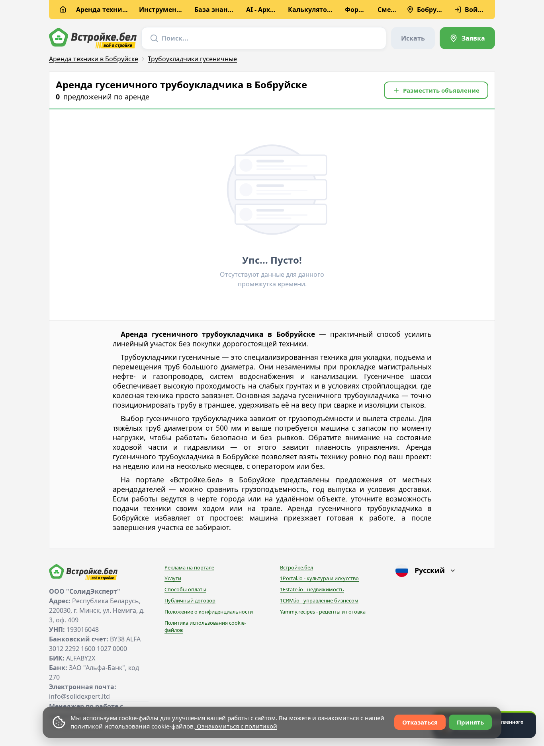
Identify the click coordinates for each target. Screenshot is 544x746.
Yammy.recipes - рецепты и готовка (323, 611)
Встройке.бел (296, 567)
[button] (436, 90)
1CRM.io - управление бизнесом (319, 600)
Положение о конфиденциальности (208, 611)
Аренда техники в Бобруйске (93, 58)
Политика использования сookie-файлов (205, 626)
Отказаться (420, 722)
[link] (467, 38)
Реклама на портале (189, 567)
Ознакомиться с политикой (236, 726)
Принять (470, 722)
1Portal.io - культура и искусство (319, 578)
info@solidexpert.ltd (79, 696)
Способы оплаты (185, 589)
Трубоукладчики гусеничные (192, 58)
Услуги (172, 578)
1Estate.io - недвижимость (312, 589)
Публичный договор (189, 600)
